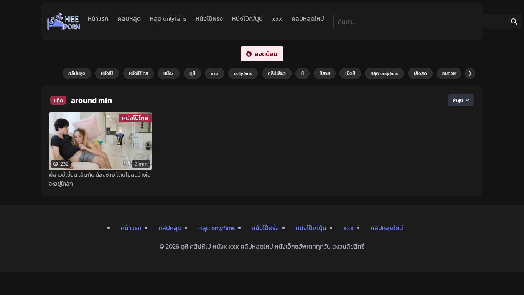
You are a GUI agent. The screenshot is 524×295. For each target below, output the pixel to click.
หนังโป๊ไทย (138, 73)
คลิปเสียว (277, 73)
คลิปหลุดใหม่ (308, 18)
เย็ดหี (350, 73)
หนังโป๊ (107, 73)
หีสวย (325, 73)
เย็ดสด (420, 73)
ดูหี (192, 73)
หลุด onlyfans (168, 18)
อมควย (449, 73)
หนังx (168, 73)
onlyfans (243, 73)
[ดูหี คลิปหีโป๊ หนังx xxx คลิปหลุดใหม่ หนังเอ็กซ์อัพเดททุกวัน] (63, 21)
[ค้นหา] (514, 21)
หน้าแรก (98, 18)
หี (302, 73)
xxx (277, 18)
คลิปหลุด (129, 18)
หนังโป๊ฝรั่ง (209, 18)
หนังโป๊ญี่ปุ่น (247, 18)
